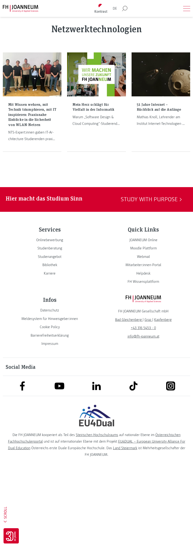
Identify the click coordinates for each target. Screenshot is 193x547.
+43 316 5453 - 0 (143, 328)
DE (115, 8)
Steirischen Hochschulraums (97, 435)
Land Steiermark (125, 448)
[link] (50, 240)
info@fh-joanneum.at (143, 336)
